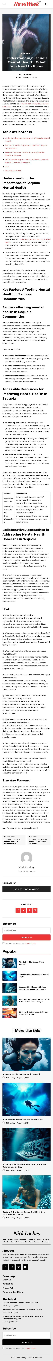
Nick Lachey (28, 74)
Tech (4, 1322)
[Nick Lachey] (26, 857)
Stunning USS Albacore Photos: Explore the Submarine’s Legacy (32, 988)
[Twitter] (23, 910)
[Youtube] (25, 1267)
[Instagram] (12, 1267)
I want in (25, 937)
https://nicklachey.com (26, 871)
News (4, 1306)
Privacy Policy (30, 943)
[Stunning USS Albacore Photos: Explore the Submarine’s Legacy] (9, 988)
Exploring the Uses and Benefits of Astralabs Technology (38, 841)
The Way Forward (13, 171)
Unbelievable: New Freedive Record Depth (23, 1119)
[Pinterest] (29, 910)
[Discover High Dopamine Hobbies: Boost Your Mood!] (9, 1013)
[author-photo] (4, 1077)
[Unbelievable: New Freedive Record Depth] (9, 976)
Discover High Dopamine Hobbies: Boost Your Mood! (33, 1013)
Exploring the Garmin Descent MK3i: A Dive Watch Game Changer (34, 1000)
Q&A (7, 167)
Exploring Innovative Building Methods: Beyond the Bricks (12, 841)
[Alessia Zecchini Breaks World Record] (9, 963)
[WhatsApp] (35, 910)
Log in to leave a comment (26, 889)
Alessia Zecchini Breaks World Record (21, 1074)
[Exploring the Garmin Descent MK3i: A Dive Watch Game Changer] (9, 1001)
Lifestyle (26, 53)
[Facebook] (18, 910)
